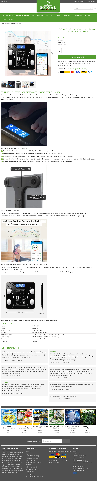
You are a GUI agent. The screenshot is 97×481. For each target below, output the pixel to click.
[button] (4, 54)
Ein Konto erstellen (91, 1)
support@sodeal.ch (79, 466)
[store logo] (48, 6)
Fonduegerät (30, 474)
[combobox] (83, 8)
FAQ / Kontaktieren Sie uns (34, 476)
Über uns (28, 451)
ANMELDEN (66, 441)
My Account (76, 1)
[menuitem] (7, 15)
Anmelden (82, 1)
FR (6, 1)
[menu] (48, 17)
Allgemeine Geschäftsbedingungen (33, 455)
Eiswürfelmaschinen (32, 469)
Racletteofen (30, 471)
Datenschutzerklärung (33, 458)
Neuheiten (29, 465)
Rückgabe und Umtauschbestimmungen (34, 461)
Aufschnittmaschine (32, 467)
